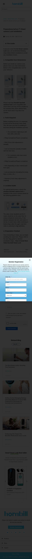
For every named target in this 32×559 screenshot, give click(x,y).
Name (7, 298)
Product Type (9, 293)
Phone (7, 287)
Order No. (8, 277)
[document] (16, 279)
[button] (29, 260)
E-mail (7, 282)
